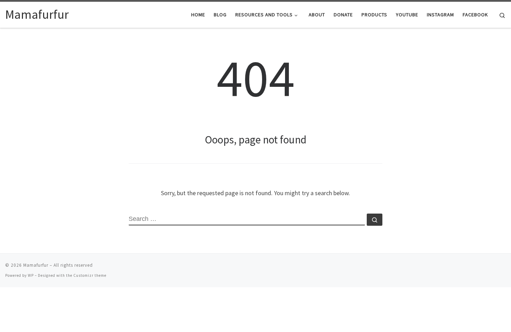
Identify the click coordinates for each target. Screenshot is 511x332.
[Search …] (374, 220)
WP (31, 275)
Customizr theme (89, 275)
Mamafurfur (35, 265)
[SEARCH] (247, 219)
